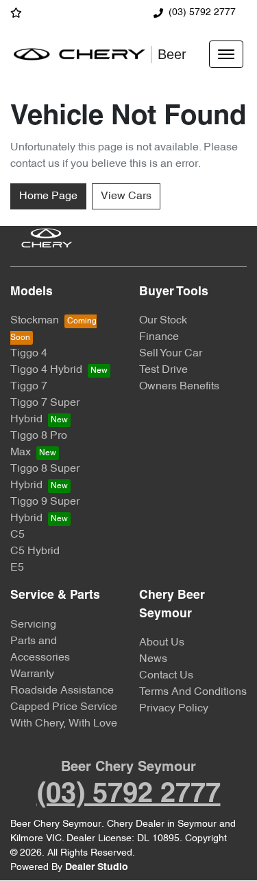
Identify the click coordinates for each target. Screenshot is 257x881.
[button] (226, 54)
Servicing (33, 624)
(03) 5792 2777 (202, 12)
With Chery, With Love (63, 723)
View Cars (126, 196)
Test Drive (163, 370)
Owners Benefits (179, 386)
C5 (17, 534)
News (153, 659)
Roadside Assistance (62, 690)
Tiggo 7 (28, 386)
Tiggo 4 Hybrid (46, 370)
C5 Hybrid (35, 551)
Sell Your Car (170, 353)
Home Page (48, 196)
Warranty (32, 674)
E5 (17, 567)
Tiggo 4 (28, 353)
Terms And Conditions (193, 692)
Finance (159, 337)
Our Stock (163, 320)
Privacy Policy (173, 708)
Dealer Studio (96, 867)
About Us (161, 642)
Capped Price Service (63, 707)
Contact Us (166, 675)
